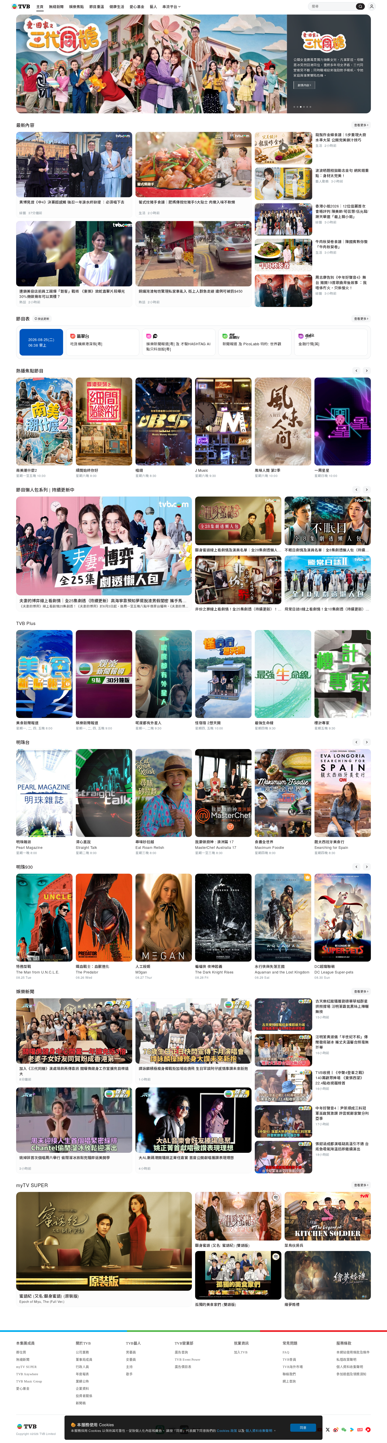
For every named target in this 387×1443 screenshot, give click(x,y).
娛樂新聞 (25, 991)
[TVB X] (328, 1430)
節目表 (23, 318)
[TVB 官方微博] (336, 1430)
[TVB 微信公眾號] (344, 1430)
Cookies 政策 (227, 1430)
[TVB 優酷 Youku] (352, 1430)
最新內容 (25, 125)
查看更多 (360, 125)
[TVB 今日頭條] (360, 1430)
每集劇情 (303, 85)
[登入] (372, 6)
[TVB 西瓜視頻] (368, 1430)
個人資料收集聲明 (259, 1430)
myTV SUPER (32, 1184)
